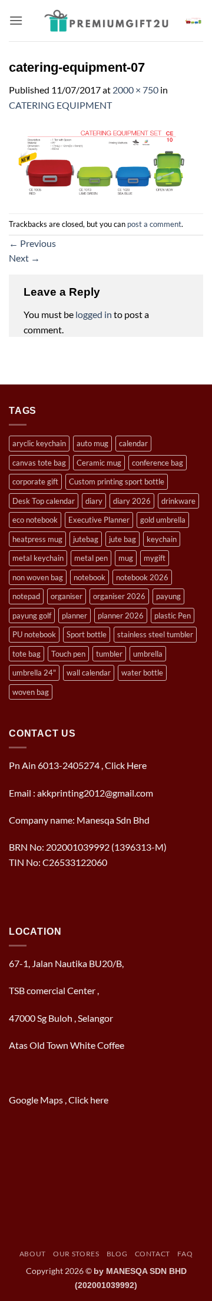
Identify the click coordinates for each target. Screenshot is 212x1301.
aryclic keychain (39, 443)
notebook (89, 577)
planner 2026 (121, 615)
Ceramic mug (99, 462)
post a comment (154, 224)
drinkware (178, 501)
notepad (26, 596)
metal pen (91, 558)
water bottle (142, 672)
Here (137, 765)
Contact (152, 1253)
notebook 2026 (142, 577)
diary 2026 (132, 501)
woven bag (30, 692)
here (100, 1099)
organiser (66, 596)
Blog (117, 1253)
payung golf (31, 615)
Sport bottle (87, 634)
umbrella (148, 653)
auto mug (92, 443)
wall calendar (89, 672)
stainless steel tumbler (155, 634)
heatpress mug (37, 539)
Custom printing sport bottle (116, 481)
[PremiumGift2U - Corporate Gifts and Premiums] (106, 21)
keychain (162, 539)
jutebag (85, 539)
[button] (16, 20)
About (32, 1253)
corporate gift (35, 481)
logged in (93, 314)
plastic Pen (172, 615)
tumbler (109, 653)
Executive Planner (99, 519)
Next (24, 257)
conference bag (157, 462)
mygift (154, 558)
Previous (32, 243)
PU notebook (34, 634)
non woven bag (37, 577)
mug (125, 558)
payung (168, 596)
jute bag (122, 539)
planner (74, 615)
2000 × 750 (135, 89)
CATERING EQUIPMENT (60, 105)
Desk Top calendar (43, 501)
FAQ (185, 1253)
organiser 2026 (119, 596)
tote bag (26, 653)
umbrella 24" (34, 672)
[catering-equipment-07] (106, 161)
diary (93, 501)
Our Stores (76, 1253)
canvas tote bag (39, 462)
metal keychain (38, 558)
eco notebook (35, 519)
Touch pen (68, 653)
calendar (133, 443)
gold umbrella (163, 519)
